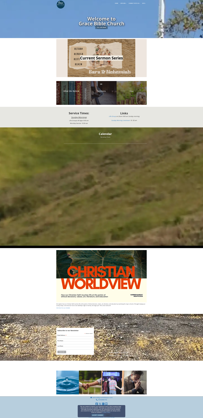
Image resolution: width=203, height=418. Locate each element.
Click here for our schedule (63, 308)
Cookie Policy (106, 412)
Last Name (60, 346)
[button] (101, 27)
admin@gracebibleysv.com (103, 397)
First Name (60, 340)
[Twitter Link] (100, 404)
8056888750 (102, 400)
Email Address (62, 335)
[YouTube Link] (106, 404)
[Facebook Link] (97, 404)
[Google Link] (103, 404)
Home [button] (116, 3)
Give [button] (143, 3)
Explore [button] (123, 3)
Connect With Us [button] (134, 3)
